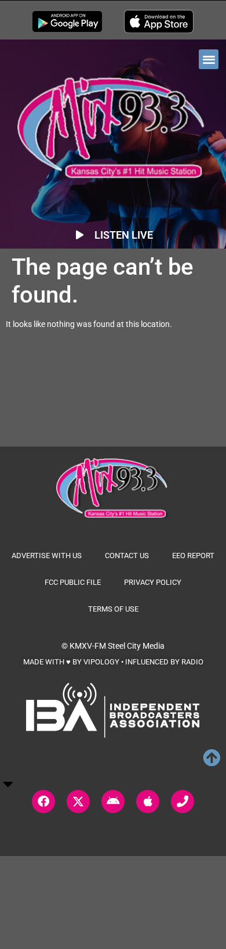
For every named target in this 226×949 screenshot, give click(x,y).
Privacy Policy (152, 582)
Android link (67, 21)
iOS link (159, 21)
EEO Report (193, 555)
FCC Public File (73, 582)
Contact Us (127, 555)
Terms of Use (113, 609)
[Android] (113, 801)
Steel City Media (136, 645)
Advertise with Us (47, 555)
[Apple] (147, 801)
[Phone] (182, 801)
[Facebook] (43, 801)
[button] (209, 59)
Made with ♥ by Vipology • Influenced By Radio (113, 661)
